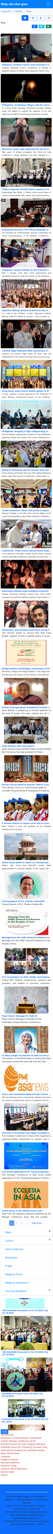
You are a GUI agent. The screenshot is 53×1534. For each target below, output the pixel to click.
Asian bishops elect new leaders (18, 746)
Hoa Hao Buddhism (16, 1291)
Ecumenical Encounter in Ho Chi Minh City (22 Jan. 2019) (25, 1409)
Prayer (9, 1266)
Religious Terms (14, 1274)
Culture (9, 1240)
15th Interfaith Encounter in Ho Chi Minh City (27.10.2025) (25, 1300)
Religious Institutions (17, 1282)
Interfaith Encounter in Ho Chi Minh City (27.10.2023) (22, 1383)
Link (4, 1431)
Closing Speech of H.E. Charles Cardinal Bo (23, 901)
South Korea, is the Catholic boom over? (22, 1210)
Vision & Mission (14, 1249)
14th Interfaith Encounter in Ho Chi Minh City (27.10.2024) (25, 1342)
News (8, 1232)
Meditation (11, 1257)
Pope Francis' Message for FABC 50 (19, 1015)
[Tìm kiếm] (40, 4)
